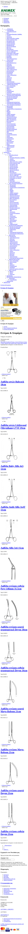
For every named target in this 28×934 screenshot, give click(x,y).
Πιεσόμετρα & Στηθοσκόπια (12, 95)
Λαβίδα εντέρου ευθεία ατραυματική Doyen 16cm (14, 669)
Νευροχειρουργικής (11, 125)
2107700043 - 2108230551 (7, 909)
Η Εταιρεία (6, 18)
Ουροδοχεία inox (11, 42)
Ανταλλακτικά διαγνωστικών (13, 83)
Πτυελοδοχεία (10, 49)
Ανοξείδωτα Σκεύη (10, 31)
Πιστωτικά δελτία (8, 891)
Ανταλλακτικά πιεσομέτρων (13, 102)
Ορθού (8, 136)
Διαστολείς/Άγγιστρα (12, 117)
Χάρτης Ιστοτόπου (8, 880)
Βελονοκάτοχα (10, 121)
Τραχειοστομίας (10, 126)
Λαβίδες (9, 113)
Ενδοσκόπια (9, 73)
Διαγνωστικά (8, 60)
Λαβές (8, 110)
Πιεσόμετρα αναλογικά (12, 96)
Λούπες (8, 76)
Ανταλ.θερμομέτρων (11, 62)
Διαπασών (9, 90)
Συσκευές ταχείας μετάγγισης (14, 94)
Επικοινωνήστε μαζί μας (9, 878)
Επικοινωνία (6, 22)
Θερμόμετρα (10, 61)
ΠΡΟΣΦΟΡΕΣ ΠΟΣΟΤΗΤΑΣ (14, 277)
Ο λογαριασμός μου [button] (6, 4)
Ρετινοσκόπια (10, 72)
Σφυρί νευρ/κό (10, 87)
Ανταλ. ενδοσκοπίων (12, 75)
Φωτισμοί (9, 80)
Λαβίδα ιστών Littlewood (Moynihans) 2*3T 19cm (13, 426)
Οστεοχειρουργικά (11, 123)
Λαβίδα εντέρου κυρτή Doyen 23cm (12, 792)
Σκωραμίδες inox (11, 41)
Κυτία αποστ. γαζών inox (13, 53)
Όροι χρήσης (7, 920)
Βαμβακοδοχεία (10, 45)
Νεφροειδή (9, 37)
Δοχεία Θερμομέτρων (12, 58)
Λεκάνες (9, 35)
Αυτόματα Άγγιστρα (11, 118)
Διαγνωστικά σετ (11, 68)
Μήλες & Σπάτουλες (11, 119)
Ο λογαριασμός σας (6, 883)
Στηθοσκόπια (10, 99)
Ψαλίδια (8, 111)
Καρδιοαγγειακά (10, 128)
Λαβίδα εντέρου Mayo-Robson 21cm (12, 751)
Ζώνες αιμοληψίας (11, 85)
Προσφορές (6, 21)
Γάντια (8, 149)
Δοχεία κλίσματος (11, 43)
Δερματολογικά (10, 130)
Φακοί (8, 88)
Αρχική (7, 153)
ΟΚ (2, 320)
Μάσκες (8, 148)
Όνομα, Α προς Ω (15, 342)
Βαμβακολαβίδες (11, 115)
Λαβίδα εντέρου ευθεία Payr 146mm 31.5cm (12, 587)
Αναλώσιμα (8, 29)
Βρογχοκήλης (10, 142)
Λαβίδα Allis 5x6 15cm (12, 547)
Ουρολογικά (9, 137)
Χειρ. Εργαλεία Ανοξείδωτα (12, 104)
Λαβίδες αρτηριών (11, 114)
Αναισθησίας (10, 107)
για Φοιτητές (7, 152)
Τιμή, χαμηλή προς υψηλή (8, 343)
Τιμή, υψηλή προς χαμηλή (20, 343)
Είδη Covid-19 (9, 147)
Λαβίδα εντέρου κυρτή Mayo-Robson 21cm (12, 710)
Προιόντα (6, 19)
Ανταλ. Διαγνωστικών (12, 69)
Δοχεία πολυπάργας (11, 46)
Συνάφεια (8, 342)
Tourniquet (9, 92)
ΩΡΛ (8, 132)
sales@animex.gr (5, 914)
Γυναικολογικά (10, 91)
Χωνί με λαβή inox (11, 52)
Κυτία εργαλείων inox (12, 39)
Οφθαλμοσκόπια (11, 66)
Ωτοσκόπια (9, 65)
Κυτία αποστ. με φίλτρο (12, 54)
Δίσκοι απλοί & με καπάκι (13, 38)
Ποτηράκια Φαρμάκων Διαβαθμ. (14, 34)
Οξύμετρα (9, 64)
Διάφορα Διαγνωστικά (11, 84)
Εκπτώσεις (6, 874)
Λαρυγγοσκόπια (10, 81)
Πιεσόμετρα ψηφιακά (12, 98)
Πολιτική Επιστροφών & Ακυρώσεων (13, 918)
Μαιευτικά (9, 140)
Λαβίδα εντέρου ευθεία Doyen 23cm (12, 832)
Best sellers (3, 342)
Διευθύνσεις (6, 892)
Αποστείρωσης (10, 141)
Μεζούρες (9, 48)
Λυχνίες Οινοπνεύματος (12, 50)
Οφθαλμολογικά (10, 145)
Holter (8, 100)
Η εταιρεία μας (7, 921)
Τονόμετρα (9, 77)
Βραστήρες (9, 57)
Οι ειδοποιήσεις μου (8, 894)
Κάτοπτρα (9, 79)
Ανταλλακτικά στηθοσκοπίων (14, 103)
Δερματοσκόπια (10, 71)
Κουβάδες (9, 56)
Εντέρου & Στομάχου (12, 134)
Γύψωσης (9, 122)
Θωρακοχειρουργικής (12, 129)
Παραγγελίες (7, 890)
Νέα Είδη (6, 876)
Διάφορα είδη (10, 281)
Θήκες (8, 144)
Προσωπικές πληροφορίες (10, 888)
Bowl (8, 33)
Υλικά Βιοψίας (10, 30)
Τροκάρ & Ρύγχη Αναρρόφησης (14, 109)
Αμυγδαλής (9, 133)
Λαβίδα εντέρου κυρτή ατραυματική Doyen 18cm (14, 628)
